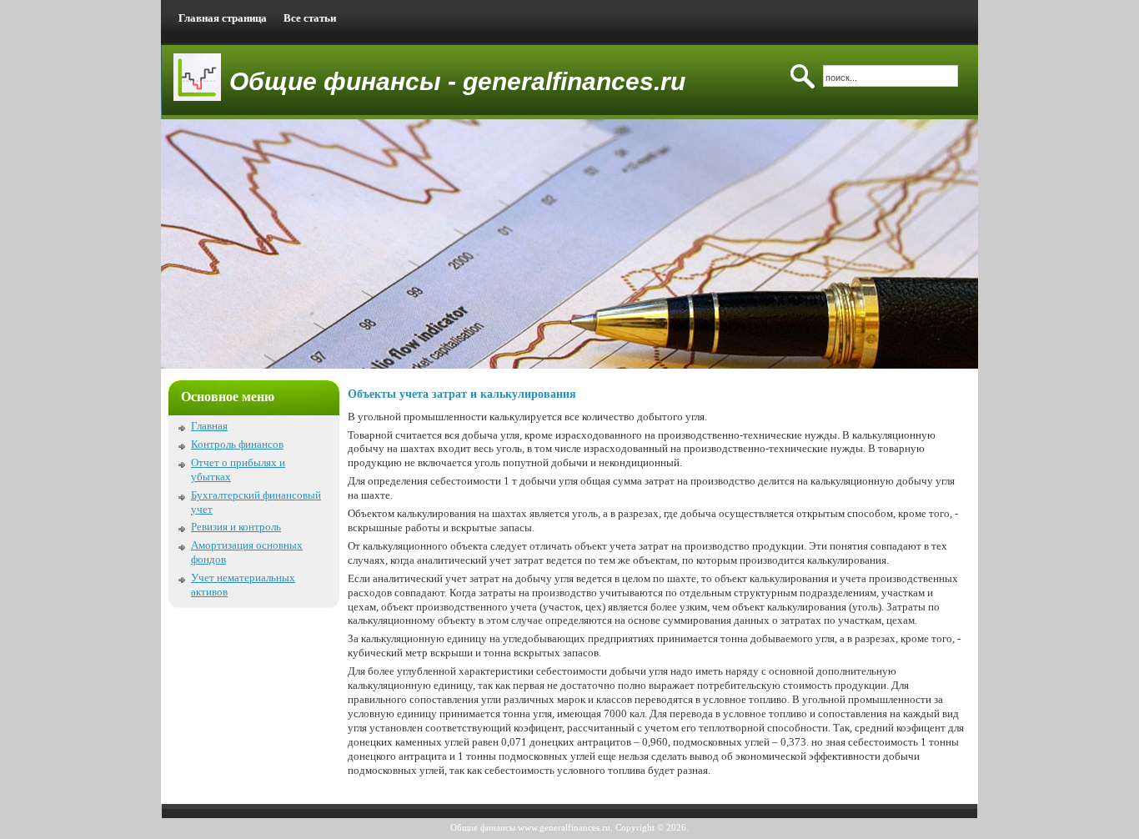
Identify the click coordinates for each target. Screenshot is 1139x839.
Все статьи (309, 18)
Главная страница (222, 18)
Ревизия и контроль (236, 526)
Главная (209, 426)
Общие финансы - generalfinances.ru (457, 81)
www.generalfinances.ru (564, 827)
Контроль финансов (237, 444)
